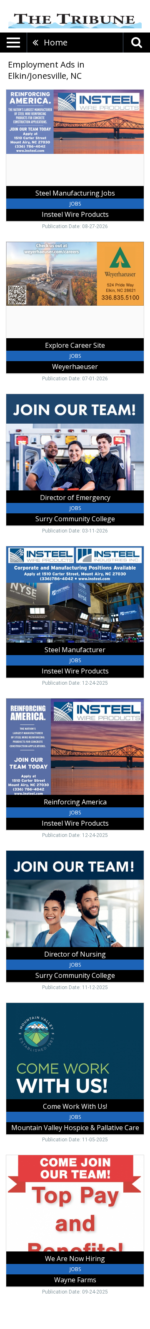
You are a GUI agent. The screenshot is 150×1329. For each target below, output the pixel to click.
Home (56, 42)
